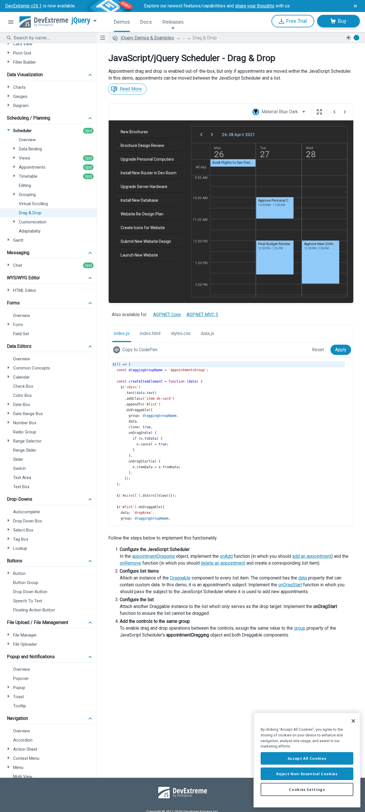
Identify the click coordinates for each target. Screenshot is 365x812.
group (299, 628)
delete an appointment (223, 563)
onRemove (130, 563)
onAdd (226, 556)
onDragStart (290, 584)
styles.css (180, 333)
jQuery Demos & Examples (147, 38)
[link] (136, 350)
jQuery (81, 20)
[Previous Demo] (334, 112)
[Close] (353, 721)
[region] (307, 759)
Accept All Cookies (307, 758)
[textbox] (51, 37)
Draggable (180, 578)
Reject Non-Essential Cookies (306, 773)
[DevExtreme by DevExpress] (43, 22)
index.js (121, 333)
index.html (150, 333)
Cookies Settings (307, 789)
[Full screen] (319, 112)
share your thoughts (254, 6)
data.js (207, 333)
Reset (318, 349)
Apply (340, 349)
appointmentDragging (153, 556)
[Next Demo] (345, 112)
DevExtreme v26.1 (23, 6)
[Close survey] (355, 6)
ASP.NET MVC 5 (202, 314)
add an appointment (311, 556)
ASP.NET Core (167, 314)
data (302, 578)
